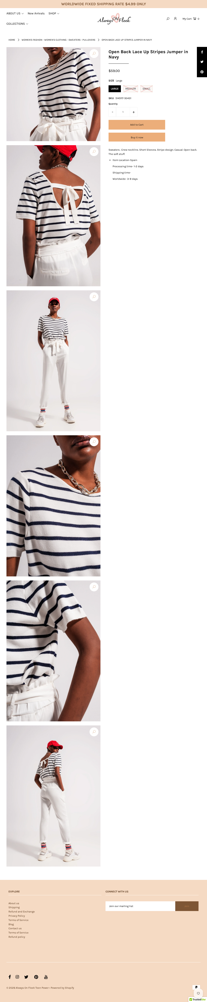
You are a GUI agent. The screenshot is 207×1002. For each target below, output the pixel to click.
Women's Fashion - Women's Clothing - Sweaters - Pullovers (58, 39)
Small (146, 88)
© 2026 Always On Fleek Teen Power (27, 987)
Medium (130, 88)
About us (13, 903)
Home (11, 39)
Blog (11, 924)
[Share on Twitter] (202, 62)
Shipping (14, 907)
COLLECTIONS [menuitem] (15, 23)
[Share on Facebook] (202, 52)
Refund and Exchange (21, 911)
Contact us (15, 928)
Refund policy (16, 936)
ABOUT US (13, 13)
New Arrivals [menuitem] (36, 13)
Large (115, 88)
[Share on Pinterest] (202, 72)
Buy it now (137, 137)
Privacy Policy (16, 915)
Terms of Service (18, 920)
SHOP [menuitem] (52, 13)
